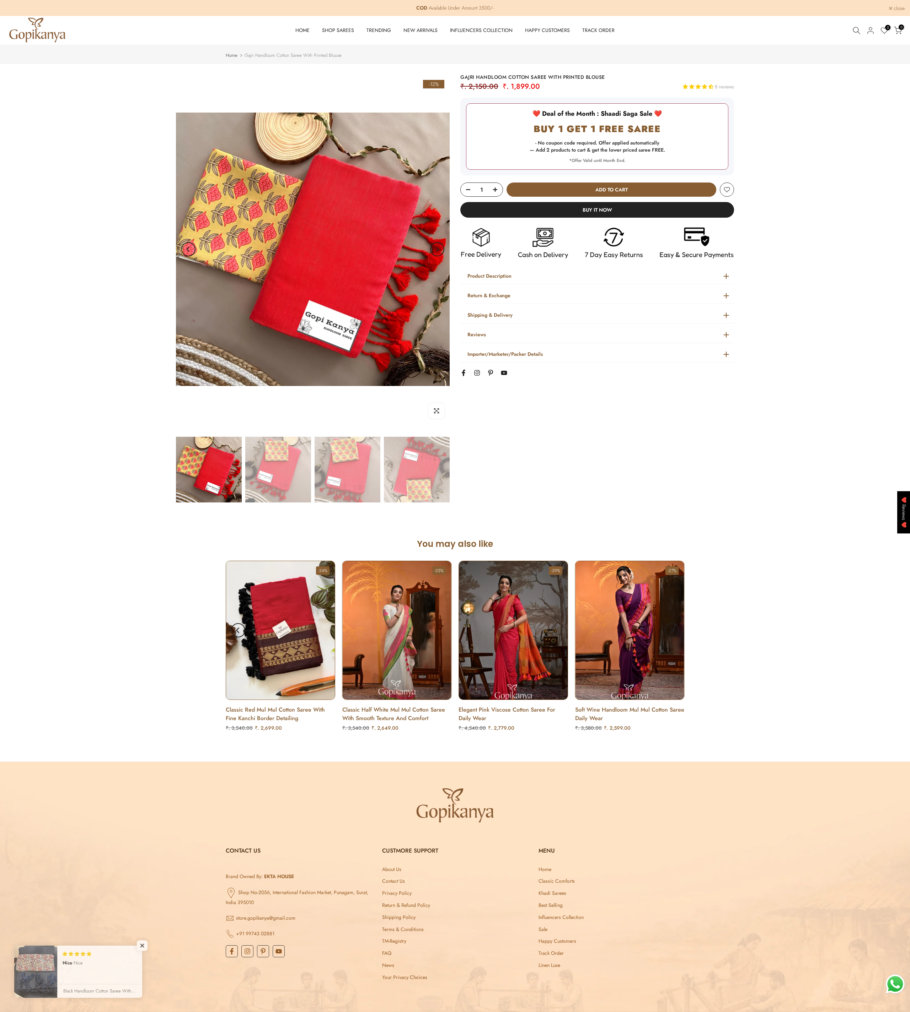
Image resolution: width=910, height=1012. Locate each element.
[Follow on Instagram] (477, 373)
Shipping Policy (399, 917)
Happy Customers (557, 941)
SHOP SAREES (338, 30)
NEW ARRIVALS (420, 30)
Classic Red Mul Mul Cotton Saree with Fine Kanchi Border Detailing (275, 714)
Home (231, 55)
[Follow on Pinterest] (490, 373)
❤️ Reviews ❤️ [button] (904, 512)
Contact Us (393, 881)
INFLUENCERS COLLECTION (481, 30)
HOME (302, 30)
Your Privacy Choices (404, 977)
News (388, 965)
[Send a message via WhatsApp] (895, 984)
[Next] (437, 249)
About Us (391, 869)
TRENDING (378, 30)
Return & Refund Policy (406, 905)
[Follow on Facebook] (463, 373)
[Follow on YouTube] (504, 373)
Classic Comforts (557, 881)
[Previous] (188, 249)
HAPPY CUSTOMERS (547, 30)
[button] (699, 86)
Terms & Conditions (403, 929)
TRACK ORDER (598, 30)
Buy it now (597, 209)
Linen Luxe (549, 965)
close (15, 8)
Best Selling (551, 905)
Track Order (551, 953)
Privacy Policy (397, 893)
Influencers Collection (561, 917)
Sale (543, 929)
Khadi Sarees (552, 893)
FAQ (386, 953)
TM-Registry (394, 941)
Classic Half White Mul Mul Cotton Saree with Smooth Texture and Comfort (393, 714)
